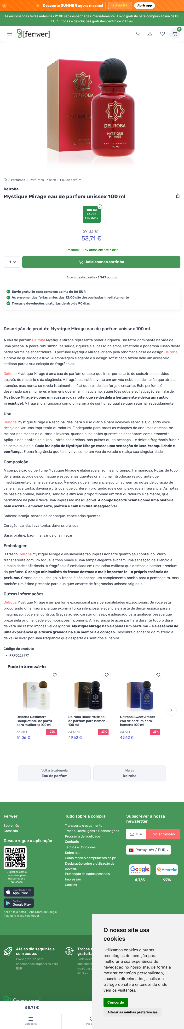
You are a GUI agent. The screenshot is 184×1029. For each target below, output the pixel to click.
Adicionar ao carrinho (104, 262)
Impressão (73, 879)
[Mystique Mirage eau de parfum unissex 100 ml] (92, 107)
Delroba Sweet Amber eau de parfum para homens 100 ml (137, 721)
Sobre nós (11, 826)
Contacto (72, 842)
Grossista (11, 831)
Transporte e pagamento (83, 826)
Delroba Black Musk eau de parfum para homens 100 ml (87, 721)
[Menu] (10, 33)
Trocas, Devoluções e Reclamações (92, 831)
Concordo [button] (115, 1002)
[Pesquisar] (138, 33)
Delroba (38, 340)
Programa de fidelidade (82, 836)
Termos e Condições (80, 847)
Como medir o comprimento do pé (90, 858)
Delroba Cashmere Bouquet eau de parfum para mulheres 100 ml (36, 721)
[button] (19, 892)
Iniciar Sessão (163, 834)
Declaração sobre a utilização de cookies (90, 866)
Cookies (71, 885)
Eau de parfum (70, 180)
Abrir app (144, 5)
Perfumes (18, 180)
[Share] (177, 195)
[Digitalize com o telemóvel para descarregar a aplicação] (16, 857)
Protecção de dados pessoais (87, 874)
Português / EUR (150, 850)
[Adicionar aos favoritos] (55, 675)
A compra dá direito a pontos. (92, 277)
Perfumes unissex (43, 180)
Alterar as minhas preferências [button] (132, 1012)
